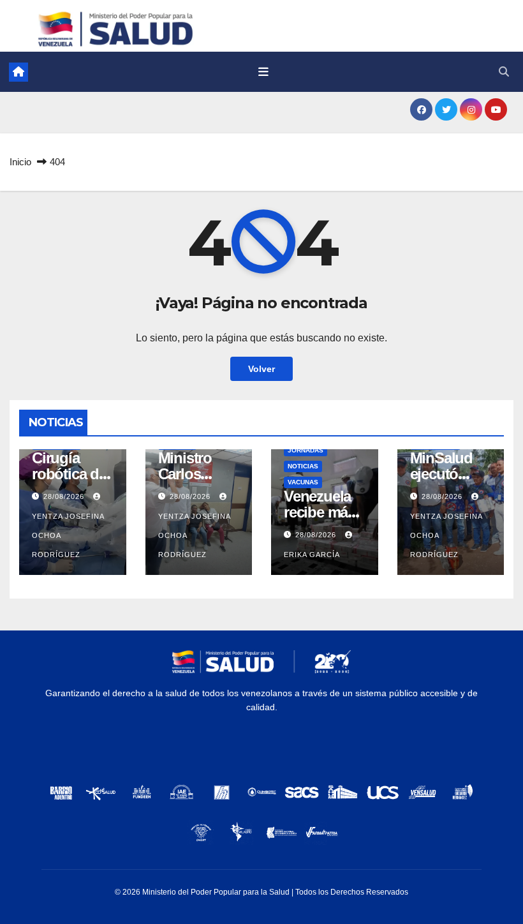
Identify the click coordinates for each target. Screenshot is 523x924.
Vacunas (303, 482)
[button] (504, 71)
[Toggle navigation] (263, 72)
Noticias (303, 466)
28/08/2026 (65, 496)
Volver (261, 369)
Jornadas (305, 450)
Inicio (20, 161)
